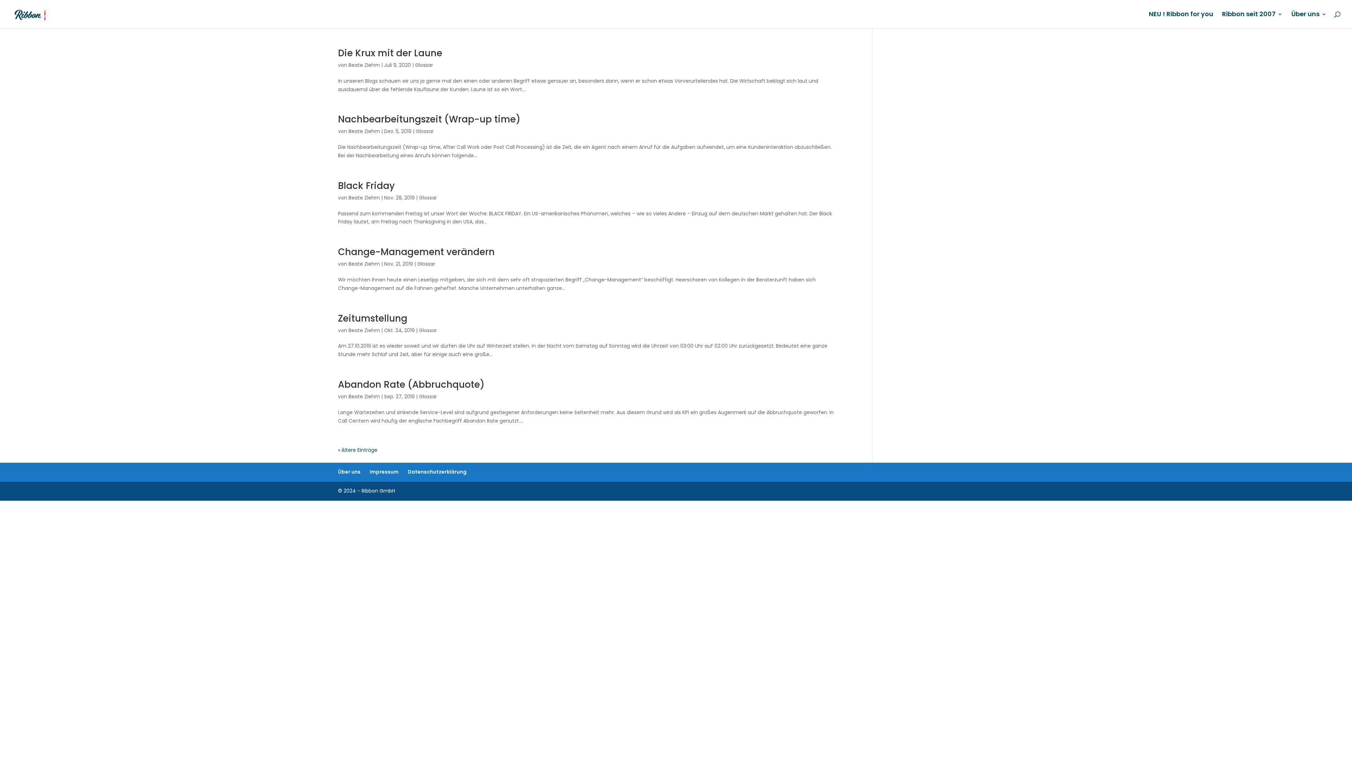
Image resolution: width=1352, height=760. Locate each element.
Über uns (1305, 15)
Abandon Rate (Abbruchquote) (411, 384)
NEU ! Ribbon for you (1181, 15)
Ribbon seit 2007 (1249, 15)
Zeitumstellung (372, 318)
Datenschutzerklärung (437, 471)
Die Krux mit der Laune (390, 53)
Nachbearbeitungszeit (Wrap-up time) (429, 119)
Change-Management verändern (416, 252)
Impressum (384, 471)
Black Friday (366, 185)
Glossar (424, 65)
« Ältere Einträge (357, 450)
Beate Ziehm (364, 65)
